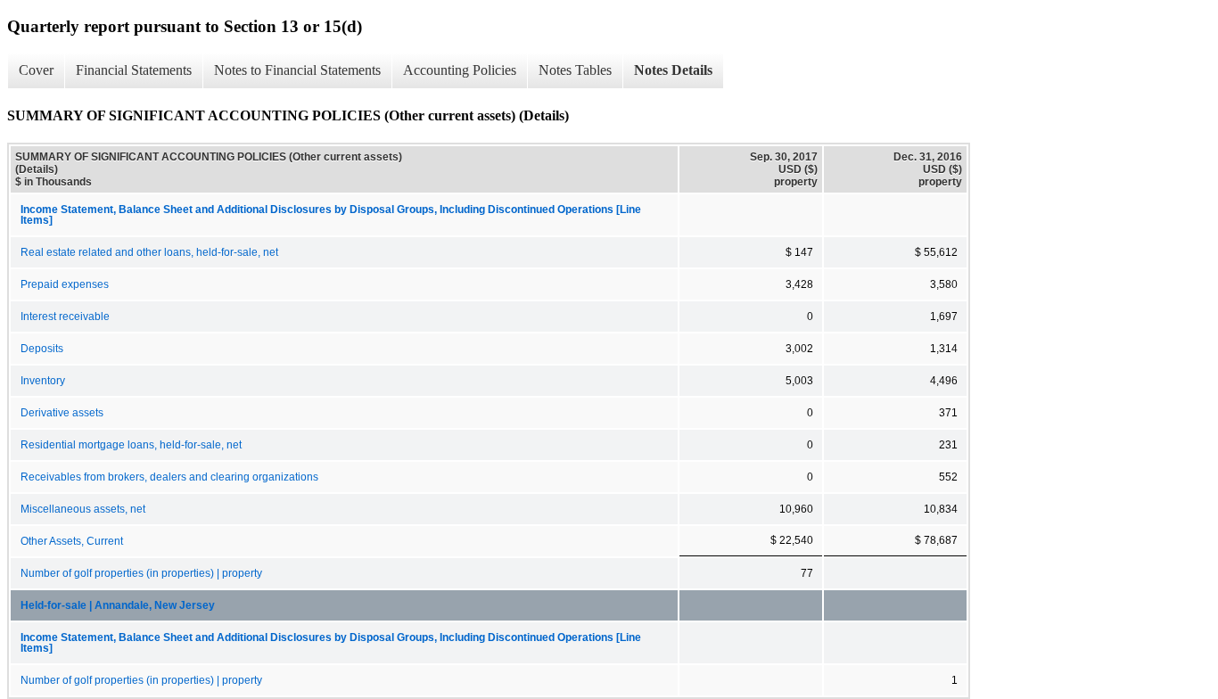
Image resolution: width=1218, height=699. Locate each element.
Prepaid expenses (65, 284)
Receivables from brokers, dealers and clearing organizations (169, 477)
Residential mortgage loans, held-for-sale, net (131, 445)
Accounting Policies (459, 70)
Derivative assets (62, 412)
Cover (36, 70)
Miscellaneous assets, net (83, 509)
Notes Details (673, 70)
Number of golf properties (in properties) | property (141, 573)
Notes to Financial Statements (297, 70)
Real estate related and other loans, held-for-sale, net (149, 252)
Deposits (42, 348)
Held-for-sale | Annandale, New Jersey (118, 605)
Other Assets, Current (72, 541)
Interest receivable (65, 316)
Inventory (43, 380)
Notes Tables (575, 70)
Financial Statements (134, 70)
